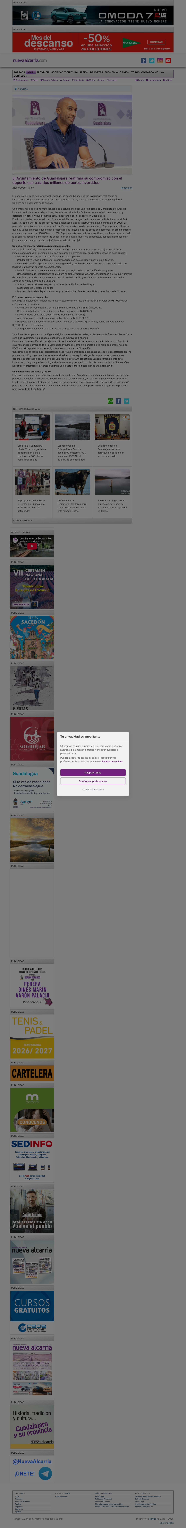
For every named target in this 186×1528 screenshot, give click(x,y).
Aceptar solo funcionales (93, 789)
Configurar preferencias (93, 781)
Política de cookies (112, 761)
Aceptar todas (93, 772)
